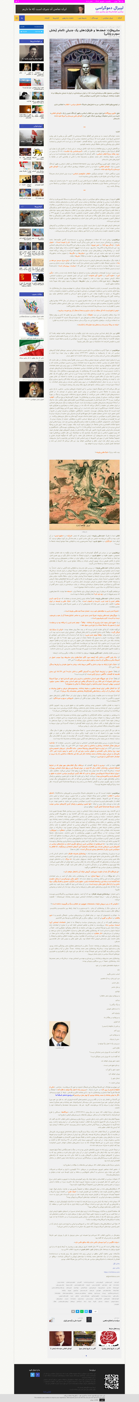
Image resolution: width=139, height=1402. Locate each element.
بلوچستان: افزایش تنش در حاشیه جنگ (25, 238)
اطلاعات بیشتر (94, 1400)
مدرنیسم (66, 1299)
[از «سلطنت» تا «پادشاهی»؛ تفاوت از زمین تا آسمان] (38, 67)
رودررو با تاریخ (97, 1293)
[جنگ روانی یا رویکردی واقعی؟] (31, 219)
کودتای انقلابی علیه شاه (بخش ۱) (61, 1348)
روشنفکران (90, 1293)
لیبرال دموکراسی (109, 8)
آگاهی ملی (79, 1282)
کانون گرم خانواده (115, 1299)
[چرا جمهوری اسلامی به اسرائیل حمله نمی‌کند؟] (38, 277)
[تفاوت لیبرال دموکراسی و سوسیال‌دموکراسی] (38, 82)
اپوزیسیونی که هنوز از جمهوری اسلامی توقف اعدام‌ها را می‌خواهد (25, 284)
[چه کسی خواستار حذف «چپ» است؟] (31, 138)
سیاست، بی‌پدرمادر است (106, 1296)
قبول (102, 1400)
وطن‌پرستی (117, 1304)
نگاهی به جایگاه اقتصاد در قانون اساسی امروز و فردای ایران (25, 116)
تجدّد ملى (109, 1288)
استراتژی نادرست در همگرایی (25, 185)
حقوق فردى (98, 1290)
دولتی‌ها (69, 1290)
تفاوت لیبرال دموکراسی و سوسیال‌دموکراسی (38, 88)
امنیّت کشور (104, 1285)
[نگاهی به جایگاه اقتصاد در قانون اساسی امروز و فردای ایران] (25, 109)
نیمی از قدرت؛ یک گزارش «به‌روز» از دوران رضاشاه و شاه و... (38, 269)
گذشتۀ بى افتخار (98, 1299)
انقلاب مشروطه (69, 1285)
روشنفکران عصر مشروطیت (80, 1293)
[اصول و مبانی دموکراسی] (25, 67)
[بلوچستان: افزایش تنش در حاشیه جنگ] (25, 232)
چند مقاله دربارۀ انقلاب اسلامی (58, 1288)
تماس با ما (89, 1)
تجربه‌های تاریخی (92, 1288)
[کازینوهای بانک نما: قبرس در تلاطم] (25, 152)
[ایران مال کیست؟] (25, 82)
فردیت (72, 1296)
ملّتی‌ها (94, 1301)
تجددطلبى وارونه (101, 1288)
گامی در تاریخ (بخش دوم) (87, 1348)
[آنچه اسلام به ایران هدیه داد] (31, 53)
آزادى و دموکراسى (108, 1282)
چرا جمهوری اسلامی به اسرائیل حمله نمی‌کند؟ (38, 283)
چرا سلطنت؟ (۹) (40, 198)
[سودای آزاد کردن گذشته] (25, 193)
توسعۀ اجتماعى (84, 1288)
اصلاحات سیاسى (60, 1282)
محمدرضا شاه (73, 1299)
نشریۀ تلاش (79, 1301)
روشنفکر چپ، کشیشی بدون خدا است (38, 171)
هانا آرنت (29, 101)
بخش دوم (116, 1268)
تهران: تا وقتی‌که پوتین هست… (25, 171)
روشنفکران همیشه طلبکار (68, 1293)
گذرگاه (120, 18)
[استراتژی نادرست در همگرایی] (25, 179)
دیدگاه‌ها (64, 1290)
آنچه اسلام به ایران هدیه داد (32, 58)
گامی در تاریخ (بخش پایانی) (111, 1348)
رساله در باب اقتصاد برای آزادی (35, 338)
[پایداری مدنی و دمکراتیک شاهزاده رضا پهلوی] (38, 109)
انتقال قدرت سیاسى (96, 1285)
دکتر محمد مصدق (83, 1290)
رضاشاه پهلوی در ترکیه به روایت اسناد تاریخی (38, 102)
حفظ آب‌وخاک (116, 1290)
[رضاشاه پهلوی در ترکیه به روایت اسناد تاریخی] (38, 96)
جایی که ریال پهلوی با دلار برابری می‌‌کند (31, 358)
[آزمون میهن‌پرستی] (38, 179)
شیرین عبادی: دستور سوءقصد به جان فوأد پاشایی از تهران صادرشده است (25, 254)
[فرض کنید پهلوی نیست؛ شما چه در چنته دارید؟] (25, 262)
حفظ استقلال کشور (107, 1290)
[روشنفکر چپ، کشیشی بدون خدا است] (38, 165)
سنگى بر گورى (116, 1296)
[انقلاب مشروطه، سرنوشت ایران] (38, 152)
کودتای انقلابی (106, 1299)
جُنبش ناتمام (69, 1288)
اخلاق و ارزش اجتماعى (70, 1282)
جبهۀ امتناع (76, 1288)
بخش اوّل (116, 1263)
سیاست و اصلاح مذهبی (111, 1320)
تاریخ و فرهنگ (116, 1288)
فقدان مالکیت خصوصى (63, 1296)
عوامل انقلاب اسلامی (85, 1296)
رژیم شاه (104, 1293)
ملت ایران (100, 1301)
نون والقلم (72, 1301)
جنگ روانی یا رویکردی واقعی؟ (31, 223)
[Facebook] (38, 1375)
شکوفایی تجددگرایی (95, 1296)
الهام (110, 1285)
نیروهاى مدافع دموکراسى (63, 1301)
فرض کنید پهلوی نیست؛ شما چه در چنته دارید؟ (25, 269)
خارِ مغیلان (92, 1290)
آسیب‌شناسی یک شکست (89, 1282)
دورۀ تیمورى (75, 1290)
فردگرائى (77, 1296)
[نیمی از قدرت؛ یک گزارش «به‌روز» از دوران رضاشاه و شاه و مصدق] (38, 262)
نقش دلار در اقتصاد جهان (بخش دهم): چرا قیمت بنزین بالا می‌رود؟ (38, 253)
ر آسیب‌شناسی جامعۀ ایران (113, 1293)
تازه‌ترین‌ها (56, 18)
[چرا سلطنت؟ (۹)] (38, 193)
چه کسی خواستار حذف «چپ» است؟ (31, 142)
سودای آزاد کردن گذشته (25, 198)
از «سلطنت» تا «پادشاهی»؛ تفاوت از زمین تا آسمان (38, 74)
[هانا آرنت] (25, 96)
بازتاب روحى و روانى (60, 1285)
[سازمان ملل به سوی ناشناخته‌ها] (38, 232)
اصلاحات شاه (116, 1285)
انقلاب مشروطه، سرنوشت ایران (38, 158)
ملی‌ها (90, 1301)
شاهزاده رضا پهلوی (67, 18)
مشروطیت (107, 1301)
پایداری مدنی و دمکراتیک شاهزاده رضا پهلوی (38, 116)
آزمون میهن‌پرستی (39, 185)
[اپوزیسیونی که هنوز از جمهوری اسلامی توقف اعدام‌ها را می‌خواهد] (25, 277)
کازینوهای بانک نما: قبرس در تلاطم (25, 158)
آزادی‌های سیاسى (99, 1282)
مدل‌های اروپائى (60, 1299)
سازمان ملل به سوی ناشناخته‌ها (38, 238)
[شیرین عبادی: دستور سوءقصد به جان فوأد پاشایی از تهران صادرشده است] (25, 246)
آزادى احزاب (116, 1282)
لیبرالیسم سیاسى (89, 1299)
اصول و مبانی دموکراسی (25, 73)
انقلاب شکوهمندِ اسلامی (79, 1285)
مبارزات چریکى (81, 1299)
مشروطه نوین (82, 18)
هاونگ (55, 1301)
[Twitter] (32, 1375)
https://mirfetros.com (112, 1272)
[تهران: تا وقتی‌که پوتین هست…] (25, 165)
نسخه (85, 1301)
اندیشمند (88, 1285)
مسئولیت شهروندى (115, 1301)
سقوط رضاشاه (57, 1293)
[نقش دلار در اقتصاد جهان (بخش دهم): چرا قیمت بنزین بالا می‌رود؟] (38, 246)
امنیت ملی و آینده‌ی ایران (72, 1320)
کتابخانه (47, 18)
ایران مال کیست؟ (27, 88)
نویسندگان (95, 18)
